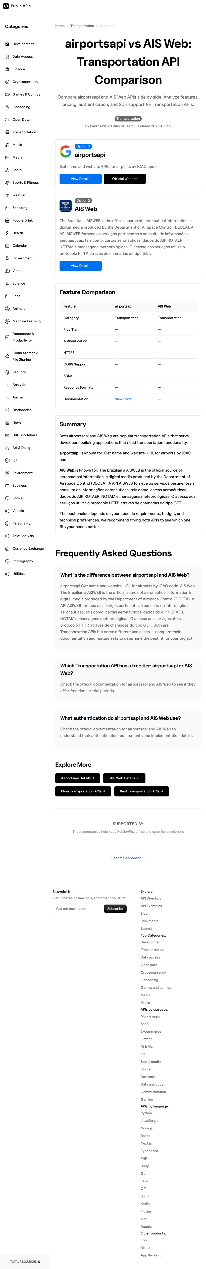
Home (60, 26)
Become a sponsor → (128, 858)
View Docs (123, 399)
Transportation (82, 26)
